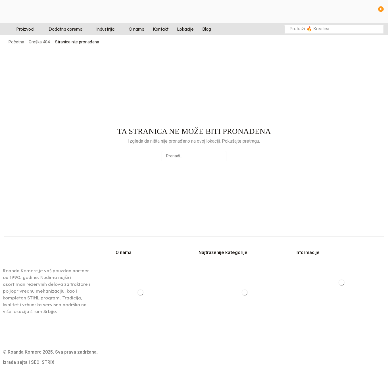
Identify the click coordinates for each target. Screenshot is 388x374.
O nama (124, 252)
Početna (16, 42)
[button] (379, 11)
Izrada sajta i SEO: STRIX (28, 362)
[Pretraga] (377, 29)
